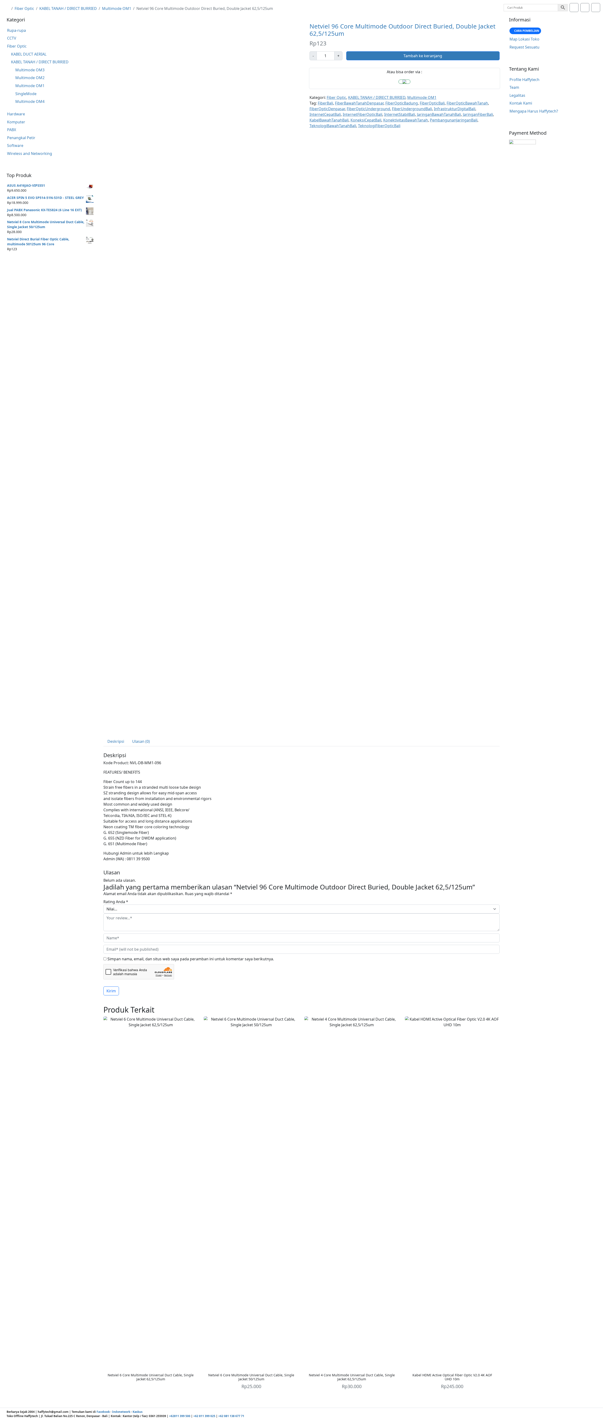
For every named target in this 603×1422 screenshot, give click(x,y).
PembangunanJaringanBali (453, 120)
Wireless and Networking (29, 153)
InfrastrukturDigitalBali (454, 108)
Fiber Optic (24, 8)
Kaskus (138, 1412)
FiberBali (325, 103)
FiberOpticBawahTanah (467, 103)
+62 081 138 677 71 (231, 1416)
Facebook (103, 1412)
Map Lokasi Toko (524, 39)
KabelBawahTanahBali (329, 120)
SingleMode (26, 93)
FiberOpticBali (432, 103)
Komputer (16, 122)
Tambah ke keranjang (422, 55)
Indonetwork (121, 1412)
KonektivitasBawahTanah (405, 120)
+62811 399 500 (179, 1416)
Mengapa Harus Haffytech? (533, 111)
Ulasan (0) (141, 741)
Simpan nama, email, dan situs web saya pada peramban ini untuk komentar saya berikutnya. (190, 958)
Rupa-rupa (16, 30)
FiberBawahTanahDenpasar (359, 103)
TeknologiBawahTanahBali (333, 125)
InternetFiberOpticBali (362, 114)
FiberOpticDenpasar (327, 108)
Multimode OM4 (30, 101)
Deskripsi (115, 741)
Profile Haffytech (524, 79)
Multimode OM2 (30, 77)
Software (15, 145)
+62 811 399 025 (204, 1416)
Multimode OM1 (116, 8)
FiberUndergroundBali (412, 108)
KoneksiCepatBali (365, 120)
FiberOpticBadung (401, 103)
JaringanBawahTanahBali (439, 114)
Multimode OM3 (30, 70)
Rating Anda (115, 901)
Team (514, 87)
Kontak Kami (520, 103)
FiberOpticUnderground (368, 108)
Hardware (16, 114)
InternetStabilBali (399, 114)
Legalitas (517, 95)
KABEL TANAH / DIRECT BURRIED (68, 8)
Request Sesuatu (524, 47)
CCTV (11, 38)
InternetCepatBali (325, 114)
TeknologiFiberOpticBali (379, 125)
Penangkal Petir (21, 137)
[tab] (115, 741)
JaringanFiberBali (478, 114)
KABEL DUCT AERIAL (28, 54)
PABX (11, 129)
